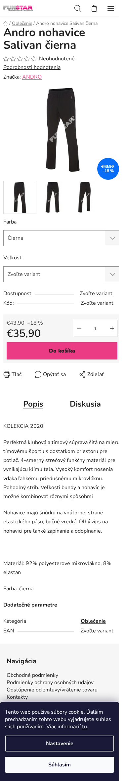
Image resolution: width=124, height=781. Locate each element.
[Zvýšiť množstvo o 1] (112, 328)
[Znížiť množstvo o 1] (79, 328)
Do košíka (62, 351)
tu (84, 726)
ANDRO (32, 77)
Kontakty (17, 697)
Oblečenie (93, 621)
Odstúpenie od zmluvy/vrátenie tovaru (52, 689)
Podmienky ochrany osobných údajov (50, 682)
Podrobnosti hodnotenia (32, 67)
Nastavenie (59, 743)
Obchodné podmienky (32, 675)
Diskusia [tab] (85, 404)
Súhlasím (59, 764)
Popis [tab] (33, 404)
